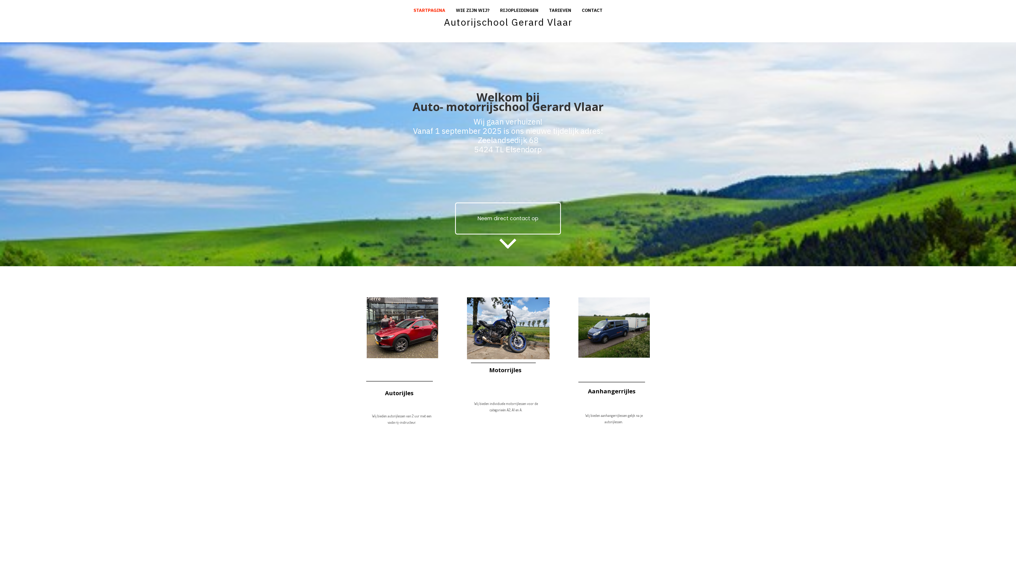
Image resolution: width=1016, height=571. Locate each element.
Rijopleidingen (519, 10)
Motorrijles (505, 370)
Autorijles (399, 393)
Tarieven (560, 10)
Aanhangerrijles (612, 391)
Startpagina (429, 10)
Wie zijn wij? (472, 10)
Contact (592, 10)
